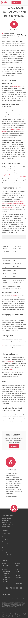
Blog (5, 33)
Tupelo (17, 565)
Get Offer (16, 2)
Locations (5, 560)
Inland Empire (6, 571)
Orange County (6, 577)
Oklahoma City (19, 577)
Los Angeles (6, 573)
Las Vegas (18, 571)
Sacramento (6, 579)
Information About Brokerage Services (9, 610)
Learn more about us (11, 496)
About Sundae (5, 539)
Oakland (5, 575)
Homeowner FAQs (6, 522)
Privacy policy (12, 592)
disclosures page (5, 616)
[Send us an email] (14, 588)
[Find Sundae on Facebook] (7, 588)
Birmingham (6, 565)
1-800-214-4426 (6, 533)
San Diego (5, 581)
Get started (14, 446)
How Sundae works (8, 515)
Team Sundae (11, 470)
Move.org (11, 369)
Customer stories (6, 526)
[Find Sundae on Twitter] (10, 588)
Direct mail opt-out (6, 594)
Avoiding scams (5, 520)
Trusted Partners (6, 556)
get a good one (8, 175)
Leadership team (6, 543)
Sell (8, 33)
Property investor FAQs (7, 524)
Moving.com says (8, 361)
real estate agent (16, 86)
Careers (4, 541)
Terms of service (5, 592)
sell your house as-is (16, 295)
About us (4, 537)
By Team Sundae (14, 19)
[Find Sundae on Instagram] (17, 588)
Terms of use (19, 592)
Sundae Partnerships (7, 554)
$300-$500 (23, 176)
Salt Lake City (19, 583)
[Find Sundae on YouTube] (21, 588)
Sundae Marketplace (7, 552)
